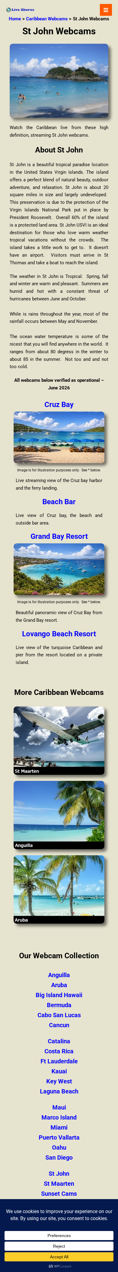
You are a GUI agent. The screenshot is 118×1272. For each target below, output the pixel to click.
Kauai (59, 1071)
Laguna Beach (59, 1091)
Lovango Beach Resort (59, 634)
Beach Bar (59, 502)
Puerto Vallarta (59, 1137)
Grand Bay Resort (59, 536)
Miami (59, 1127)
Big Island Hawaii (59, 995)
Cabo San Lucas (59, 1015)
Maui (59, 1107)
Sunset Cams (59, 1193)
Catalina (59, 1041)
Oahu (59, 1147)
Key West (59, 1081)
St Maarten (59, 1183)
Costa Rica (59, 1051)
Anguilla (59, 975)
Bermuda (59, 1005)
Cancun (59, 1025)
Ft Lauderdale (59, 1061)
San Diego (59, 1157)
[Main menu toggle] (106, 10)
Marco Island (59, 1117)
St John (59, 1173)
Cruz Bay (59, 404)
